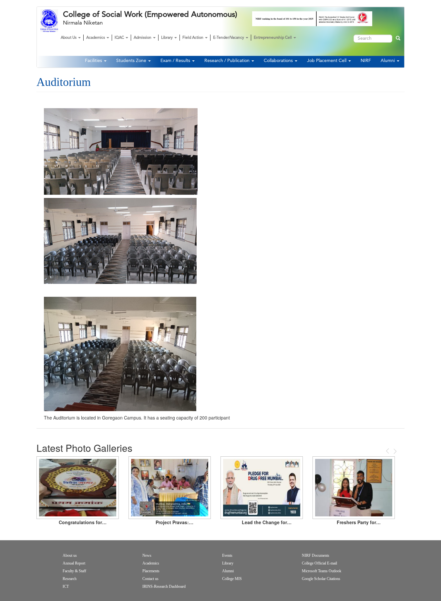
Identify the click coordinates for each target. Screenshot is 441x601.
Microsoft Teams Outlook (321, 571)
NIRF (366, 60)
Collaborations (279, 60)
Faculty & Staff (74, 571)
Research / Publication (227, 60)
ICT (66, 586)
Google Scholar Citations (321, 578)
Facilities (94, 60)
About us (70, 555)
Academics (96, 38)
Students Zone (132, 60)
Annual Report (74, 563)
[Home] (51, 20)
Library (167, 38)
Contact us (150, 578)
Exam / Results (175, 60)
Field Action (193, 38)
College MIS (232, 578)
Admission (143, 38)
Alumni (388, 60)
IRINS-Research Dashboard (164, 586)
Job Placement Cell (327, 60)
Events (227, 555)
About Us (69, 38)
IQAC (120, 38)
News (146, 555)
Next (394, 451)
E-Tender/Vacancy (229, 38)
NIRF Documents (315, 555)
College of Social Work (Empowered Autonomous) (150, 14)
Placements (150, 571)
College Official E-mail (319, 563)
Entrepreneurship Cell (273, 38)
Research (70, 578)
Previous (388, 451)
